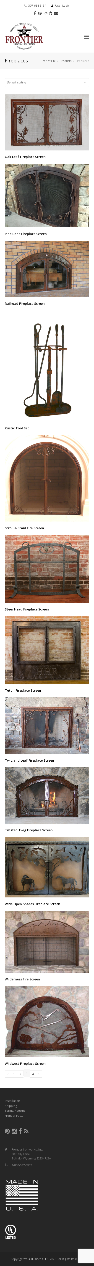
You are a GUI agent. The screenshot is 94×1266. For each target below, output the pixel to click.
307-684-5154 (37, 6)
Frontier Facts (14, 1115)
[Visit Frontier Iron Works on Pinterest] (7, 1132)
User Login (62, 6)
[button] (86, 36)
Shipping (11, 1106)
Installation (12, 1101)
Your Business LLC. (36, 1259)
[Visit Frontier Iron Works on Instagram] (14, 1132)
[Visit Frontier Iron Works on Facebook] (20, 1132)
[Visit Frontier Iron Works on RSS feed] (26, 1132)
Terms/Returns (15, 1110)
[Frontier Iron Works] (24, 35)
